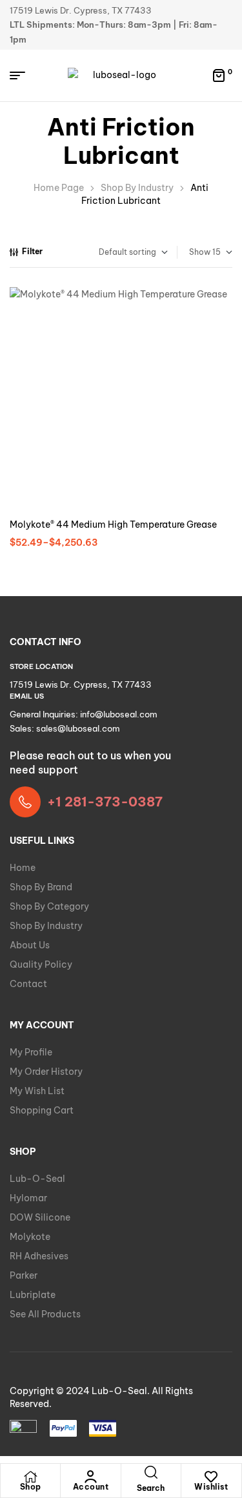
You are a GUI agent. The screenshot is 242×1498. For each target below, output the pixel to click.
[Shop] (30, 1476)
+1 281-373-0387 (105, 802)
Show (199, 252)
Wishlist (211, 1487)
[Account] (90, 1476)
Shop (30, 1487)
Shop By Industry (137, 188)
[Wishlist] (211, 1476)
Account (91, 1487)
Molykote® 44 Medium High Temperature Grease (113, 524)
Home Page (59, 188)
